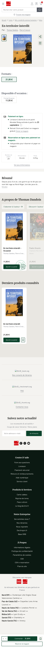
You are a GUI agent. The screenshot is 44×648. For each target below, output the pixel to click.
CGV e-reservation (22, 562)
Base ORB (22, 534)
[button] (22, 183)
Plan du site (22, 566)
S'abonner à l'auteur (12, 207)
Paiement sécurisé (22, 470)
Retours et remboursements (22, 474)
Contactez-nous (22, 407)
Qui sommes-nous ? (22, 519)
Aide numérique (22, 477)
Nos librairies (22, 523)
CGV (22, 559)
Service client (22, 481)
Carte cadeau (22, 494)
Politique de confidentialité (22, 551)
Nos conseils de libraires (22, 375)
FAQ (22, 391)
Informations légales (22, 547)
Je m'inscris (34, 433)
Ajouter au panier (11, 267)
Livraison (22, 466)
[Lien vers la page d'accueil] (8, 3)
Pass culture (22, 502)
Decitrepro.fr (22, 530)
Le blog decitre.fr (22, 506)
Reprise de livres (22, 498)
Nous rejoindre (22, 527)
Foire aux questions (22, 462)
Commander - (22, 638)
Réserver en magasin (22, 644)
